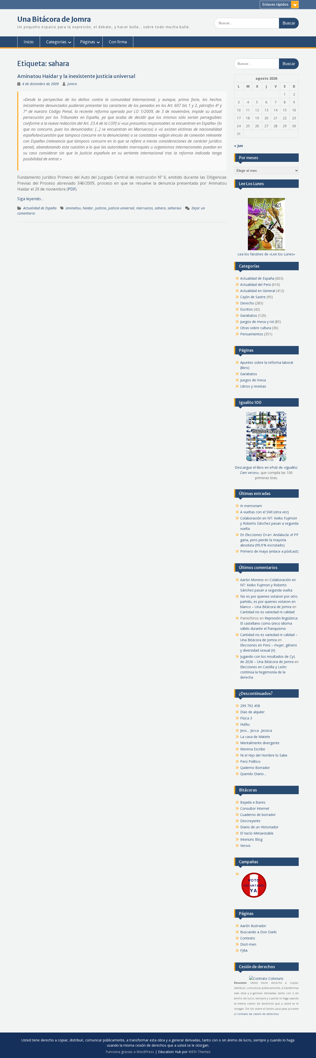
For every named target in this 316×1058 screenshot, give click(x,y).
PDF (71, 189)
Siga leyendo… (30, 198)
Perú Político (250, 761)
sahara (160, 208)
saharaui (174, 208)
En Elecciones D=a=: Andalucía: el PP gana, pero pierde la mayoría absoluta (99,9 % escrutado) (269, 539)
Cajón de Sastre (253, 297)
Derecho (247, 303)
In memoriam (251, 505)
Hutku (245, 724)
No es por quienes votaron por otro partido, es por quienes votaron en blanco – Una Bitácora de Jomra (268, 601)
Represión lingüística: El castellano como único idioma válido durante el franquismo (269, 623)
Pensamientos (251, 334)
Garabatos (248, 315)
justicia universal (121, 208)
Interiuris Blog (251, 839)
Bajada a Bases (252, 802)
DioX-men (248, 944)
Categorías (56, 42)
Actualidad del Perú (255, 284)
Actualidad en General (257, 290)
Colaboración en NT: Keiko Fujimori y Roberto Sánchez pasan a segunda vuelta (269, 523)
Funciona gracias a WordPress (130, 1051)
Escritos (246, 309)
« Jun (238, 145)
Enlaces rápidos (275, 4)
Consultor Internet (254, 808)
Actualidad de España (40, 208)
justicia (100, 208)
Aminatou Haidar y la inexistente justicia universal (76, 76)
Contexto (247, 938)
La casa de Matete (255, 736)
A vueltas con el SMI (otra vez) (264, 512)
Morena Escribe (252, 749)
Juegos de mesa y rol (257, 321)
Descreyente (250, 820)
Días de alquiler (252, 712)
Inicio (29, 42)
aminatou (73, 208)
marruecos (144, 208)
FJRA (244, 950)
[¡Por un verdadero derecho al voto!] (253, 897)
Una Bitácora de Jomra (54, 19)
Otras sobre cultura (255, 327)
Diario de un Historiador (259, 827)
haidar (88, 208)
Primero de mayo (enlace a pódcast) (269, 551)
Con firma (118, 42)
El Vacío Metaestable (257, 833)
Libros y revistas (253, 386)
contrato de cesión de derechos (257, 1014)
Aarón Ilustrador (253, 925)
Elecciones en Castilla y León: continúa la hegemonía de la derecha (263, 672)
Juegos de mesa (253, 380)
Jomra (72, 83)
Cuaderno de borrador (258, 814)
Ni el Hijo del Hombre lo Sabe (263, 755)
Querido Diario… (253, 773)
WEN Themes (200, 1051)
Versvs (245, 845)
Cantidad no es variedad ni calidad (267, 612)
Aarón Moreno (252, 579)
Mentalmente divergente (259, 742)
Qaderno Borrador (255, 767)
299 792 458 (250, 705)
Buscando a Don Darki (258, 932)
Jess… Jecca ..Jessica (256, 730)
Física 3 (246, 718)
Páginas (87, 42)
